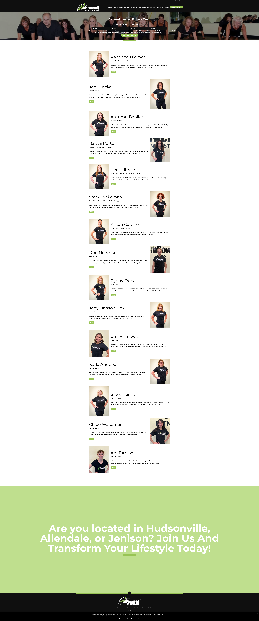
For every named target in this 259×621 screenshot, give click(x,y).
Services (110, 7)
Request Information (176, 7)
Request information (129, 555)
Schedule (138, 7)
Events (121, 7)
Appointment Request (129, 7)
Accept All (118, 618)
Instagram (133, 612)
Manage (140, 618)
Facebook (120, 612)
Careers (144, 7)
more (113, 71)
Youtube (140, 612)
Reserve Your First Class (163, 7)
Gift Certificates (151, 7)
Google (126, 612)
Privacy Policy (109, 615)
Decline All (129, 618)
